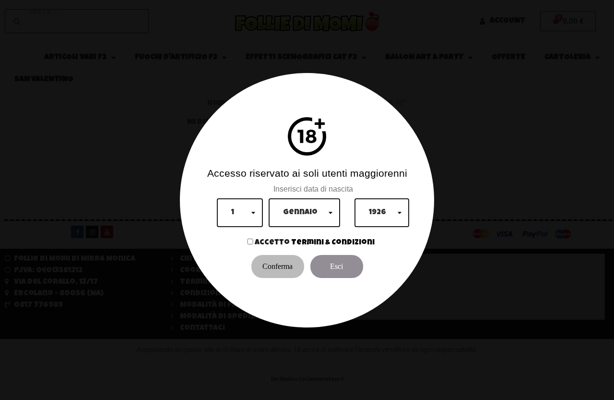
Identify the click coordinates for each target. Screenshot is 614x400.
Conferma (277, 266)
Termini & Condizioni (333, 243)
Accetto (272, 243)
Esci (336, 266)
